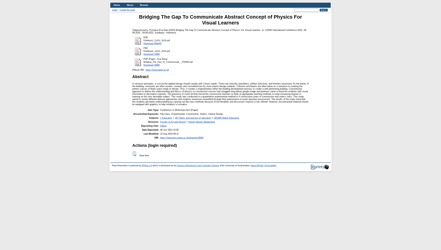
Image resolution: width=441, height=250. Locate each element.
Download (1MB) (151, 54)
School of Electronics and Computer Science (198, 166)
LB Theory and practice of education (193, 118)
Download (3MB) (151, 65)
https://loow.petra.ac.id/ (157, 70)
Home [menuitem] (117, 5)
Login (114, 10)
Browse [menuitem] (144, 5)
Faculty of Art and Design (173, 122)
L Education (166, 118)
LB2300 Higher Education (226, 118)
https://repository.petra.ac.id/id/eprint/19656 (181, 137)
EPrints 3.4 (147, 166)
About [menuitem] (130, 5)
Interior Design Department (201, 122)
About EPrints (257, 166)
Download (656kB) (152, 43)
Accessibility (270, 166)
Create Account (127, 10)
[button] (134, 153)
